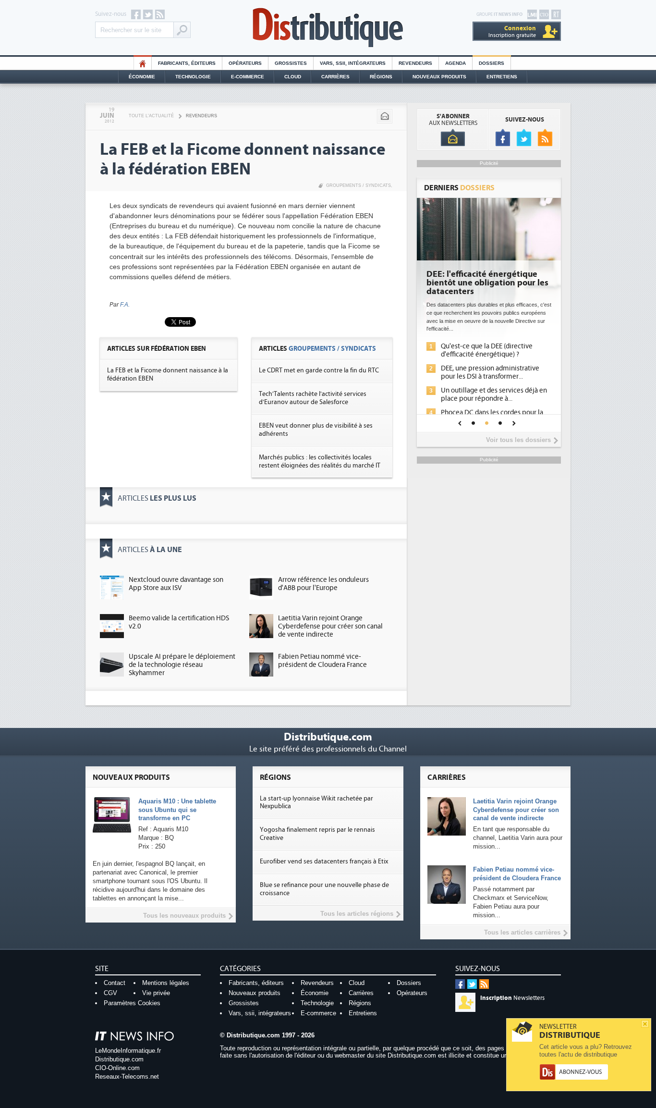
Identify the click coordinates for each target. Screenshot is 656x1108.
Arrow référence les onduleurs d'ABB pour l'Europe (323, 584)
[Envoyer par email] (384, 116)
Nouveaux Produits (439, 76)
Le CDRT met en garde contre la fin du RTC (319, 370)
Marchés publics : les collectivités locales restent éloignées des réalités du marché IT (319, 461)
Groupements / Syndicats (358, 185)
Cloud (292, 76)
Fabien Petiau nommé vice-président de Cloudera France (322, 660)
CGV (110, 993)
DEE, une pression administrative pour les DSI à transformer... (490, 372)
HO (143, 63)
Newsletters (512, 998)
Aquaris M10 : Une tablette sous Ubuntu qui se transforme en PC (177, 810)
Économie (142, 76)
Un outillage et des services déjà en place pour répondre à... (494, 394)
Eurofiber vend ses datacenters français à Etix (324, 861)
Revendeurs (415, 63)
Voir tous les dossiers (518, 439)
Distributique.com (119, 1059)
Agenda (455, 63)
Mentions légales (165, 982)
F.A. (125, 305)
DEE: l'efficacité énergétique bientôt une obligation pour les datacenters (487, 283)
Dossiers (491, 63)
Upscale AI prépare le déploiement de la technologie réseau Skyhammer (182, 664)
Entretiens (501, 76)
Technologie (193, 76)
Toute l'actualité (151, 115)
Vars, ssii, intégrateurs (260, 1013)
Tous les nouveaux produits (184, 915)
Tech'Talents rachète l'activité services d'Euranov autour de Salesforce (312, 398)
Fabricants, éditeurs (187, 63)
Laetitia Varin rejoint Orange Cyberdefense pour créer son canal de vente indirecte (330, 626)
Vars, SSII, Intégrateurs (353, 63)
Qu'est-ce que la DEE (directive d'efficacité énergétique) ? (487, 350)
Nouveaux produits (254, 993)
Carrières (335, 76)
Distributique (328, 27)
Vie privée (156, 993)
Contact (114, 982)
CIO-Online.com (117, 1067)
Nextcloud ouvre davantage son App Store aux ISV (176, 584)
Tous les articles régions (356, 913)
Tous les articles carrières (522, 932)
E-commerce (247, 76)
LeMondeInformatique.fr (128, 1050)
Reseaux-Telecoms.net (127, 1076)
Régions (381, 76)
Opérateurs (245, 63)
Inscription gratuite (512, 31)
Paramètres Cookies (132, 1003)
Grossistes (291, 63)
